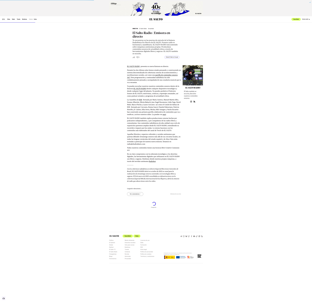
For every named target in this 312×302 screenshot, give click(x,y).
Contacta (127, 251)
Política (111, 240)
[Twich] (189, 236)
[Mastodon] (199, 236)
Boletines (24, 19)
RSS (141, 247)
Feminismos (112, 258)
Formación (143, 245)
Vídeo (8, 19)
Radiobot (152, 161)
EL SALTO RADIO (133, 66)
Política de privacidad (146, 251)
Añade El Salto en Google (172, 57)
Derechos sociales (130, 242)
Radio (13, 19)
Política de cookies (145, 254)
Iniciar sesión (305, 19)
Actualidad (151, 29)
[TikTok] (197, 236)
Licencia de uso (145, 240)
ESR (140, 100)
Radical (111, 247)
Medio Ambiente (129, 240)
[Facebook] (192, 236)
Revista (127, 254)
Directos (135, 29)
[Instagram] (191, 102)
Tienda (18, 19)
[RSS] (202, 236)
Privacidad (128, 258)
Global (111, 245)
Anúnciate (128, 256)
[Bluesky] (186, 236)
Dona (136, 236)
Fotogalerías (112, 254)
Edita (141, 242)
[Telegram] (181, 236)
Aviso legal (143, 249)
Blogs (110, 256)
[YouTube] (194, 236)
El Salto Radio (143, 29)
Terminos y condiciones (147, 256)
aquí (164, 114)
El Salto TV (112, 249)
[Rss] (194, 102)
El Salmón (112, 242)
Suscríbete (296, 19)
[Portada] (156, 19)
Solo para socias (129, 245)
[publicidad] (156, 8)
